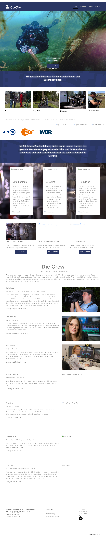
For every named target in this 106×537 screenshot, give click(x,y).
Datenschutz (84, 513)
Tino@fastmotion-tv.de (13, 417)
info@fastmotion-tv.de (14, 516)
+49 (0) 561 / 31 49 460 (16, 513)
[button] (8, 41)
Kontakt (97, 6)
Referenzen (83, 6)
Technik (90, 6)
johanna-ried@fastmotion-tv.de (16, 362)
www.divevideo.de (50, 515)
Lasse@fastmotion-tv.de (14, 451)
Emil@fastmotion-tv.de (13, 482)
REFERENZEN (53, 66)
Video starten (21, 252)
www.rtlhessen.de (50, 513)
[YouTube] (80, 517)
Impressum (84, 511)
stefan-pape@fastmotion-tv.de (16, 308)
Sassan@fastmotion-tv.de (14, 389)
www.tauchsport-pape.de (52, 516)
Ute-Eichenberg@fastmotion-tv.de (17, 333)
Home (75, 6)
